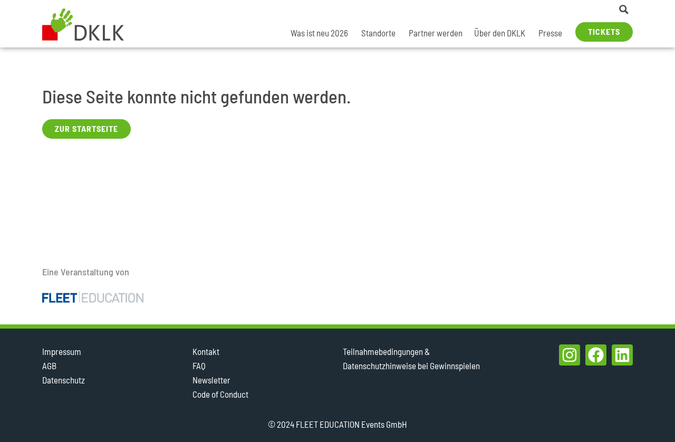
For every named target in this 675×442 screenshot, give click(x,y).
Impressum (61, 351)
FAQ (199, 365)
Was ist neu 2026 (319, 32)
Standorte (378, 32)
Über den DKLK (499, 32)
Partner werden (435, 32)
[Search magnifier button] (624, 9)
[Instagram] (569, 355)
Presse (550, 32)
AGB (49, 365)
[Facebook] (595, 355)
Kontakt (205, 351)
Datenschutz (63, 379)
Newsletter (211, 379)
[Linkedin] (622, 355)
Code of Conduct (220, 394)
